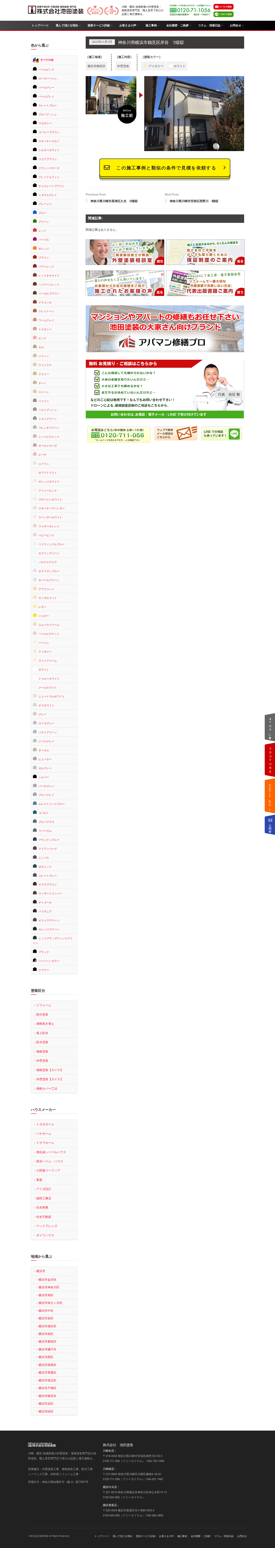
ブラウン (44, 257)
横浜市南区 (46, 1334)
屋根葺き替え (45, 1023)
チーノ (42, 383)
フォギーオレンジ (49, 526)
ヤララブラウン (48, 884)
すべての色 (47, 60)
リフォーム (43, 1005)
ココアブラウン (48, 159)
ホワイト (44, 669)
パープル (44, 239)
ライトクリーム (48, 660)
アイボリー (45, 651)
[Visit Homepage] (56, 10)
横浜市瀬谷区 (47, 1326)
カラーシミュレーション (270, 796)
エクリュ (44, 463)
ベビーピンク (46, 535)
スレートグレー (48, 875)
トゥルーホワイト (49, 678)
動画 (270, 759)
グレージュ (45, 204)
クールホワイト (48, 687)
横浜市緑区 (46, 1411)
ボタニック (45, 866)
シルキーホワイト (49, 150)
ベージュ (44, 642)
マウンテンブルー (49, 839)
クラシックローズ (49, 168)
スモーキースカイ (49, 141)
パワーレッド (46, 266)
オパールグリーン (49, 580)
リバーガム (45, 831)
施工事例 (151, 25)
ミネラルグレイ (48, 195)
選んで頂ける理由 (67, 25)
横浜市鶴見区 (47, 1396)
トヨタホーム (45, 1124)
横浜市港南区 (47, 1365)
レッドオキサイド (49, 275)
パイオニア (45, 911)
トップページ (40, 25)
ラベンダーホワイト (50, 517)
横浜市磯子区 (47, 1349)
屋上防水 (42, 1033)
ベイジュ (44, 401)
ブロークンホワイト (50, 499)
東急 (39, 1179)
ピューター (45, 759)
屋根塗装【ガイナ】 (49, 1070)
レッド (42, 230)
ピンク (42, 338)
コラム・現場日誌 (209, 25)
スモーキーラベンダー (52, 508)
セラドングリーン (49, 553)
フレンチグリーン (49, 427)
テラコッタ (45, 302)
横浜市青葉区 (47, 1372)
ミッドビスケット (49, 436)
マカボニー (45, 123)
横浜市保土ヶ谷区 (50, 1302)
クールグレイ (46, 741)
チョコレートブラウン (52, 186)
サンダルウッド (48, 598)
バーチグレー (46, 786)
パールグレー (46, 87)
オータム (44, 750)
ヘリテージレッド (49, 284)
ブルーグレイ (46, 795)
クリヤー (44, 970)
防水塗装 (42, 1042)
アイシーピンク (48, 490)
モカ (41, 347)
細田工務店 (43, 1198)
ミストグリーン (48, 418)
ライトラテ (45, 365)
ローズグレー (46, 723)
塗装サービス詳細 (99, 25)
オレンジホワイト (49, 481)
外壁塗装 (42, 1060)
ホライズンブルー (49, 571)
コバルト (44, 813)
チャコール (45, 902)
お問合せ (235, 25)
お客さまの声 (127, 25)
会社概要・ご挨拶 (177, 25)
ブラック (44, 952)
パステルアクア (48, 562)
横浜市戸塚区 (47, 1388)
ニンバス (44, 857)
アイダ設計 (43, 1189)
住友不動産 (43, 1216)
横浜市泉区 (46, 1318)
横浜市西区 (46, 1357)
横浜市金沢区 (47, 1279)
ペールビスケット (49, 633)
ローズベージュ (48, 78)
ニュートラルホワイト (52, 696)
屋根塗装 (42, 1051)
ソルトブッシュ (48, 409)
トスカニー (45, 329)
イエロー (44, 616)
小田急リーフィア (48, 1170)
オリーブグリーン (49, 920)
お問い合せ (270, 826)
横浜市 (40, 1271)
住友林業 (42, 1207)
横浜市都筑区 (47, 1341)
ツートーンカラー (49, 961)
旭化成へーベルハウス (51, 1152)
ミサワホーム (45, 1142)
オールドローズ (48, 445)
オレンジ (44, 248)
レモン (42, 607)
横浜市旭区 (46, 1295)
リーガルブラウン (49, 293)
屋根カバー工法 (46, 1088)
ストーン (44, 392)
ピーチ (42, 454)
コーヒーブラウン (49, 132)
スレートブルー (48, 105)
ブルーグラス (46, 822)
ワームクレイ (46, 320)
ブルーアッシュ (48, 114)
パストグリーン (48, 732)
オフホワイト (46, 705)
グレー (42, 714)
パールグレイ (46, 96)
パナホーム (43, 1133)
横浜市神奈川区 (49, 1287)
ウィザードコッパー (50, 893)
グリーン (44, 221)
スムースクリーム (49, 624)
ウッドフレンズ (46, 1226)
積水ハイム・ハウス (49, 1161)
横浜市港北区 (47, 1380)
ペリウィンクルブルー (52, 544)
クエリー (44, 374)
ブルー (42, 213)
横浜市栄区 (46, 1403)
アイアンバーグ (48, 848)
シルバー (44, 777)
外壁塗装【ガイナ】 (49, 1079)
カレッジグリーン (49, 929)
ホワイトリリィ (48, 472)
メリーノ (44, 356)
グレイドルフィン (49, 177)
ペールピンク (46, 69)
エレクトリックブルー (52, 804)
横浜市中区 (46, 1310)
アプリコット (46, 589)
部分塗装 (42, 1014)
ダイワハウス (45, 1235)
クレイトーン (46, 311)
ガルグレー (45, 768)
